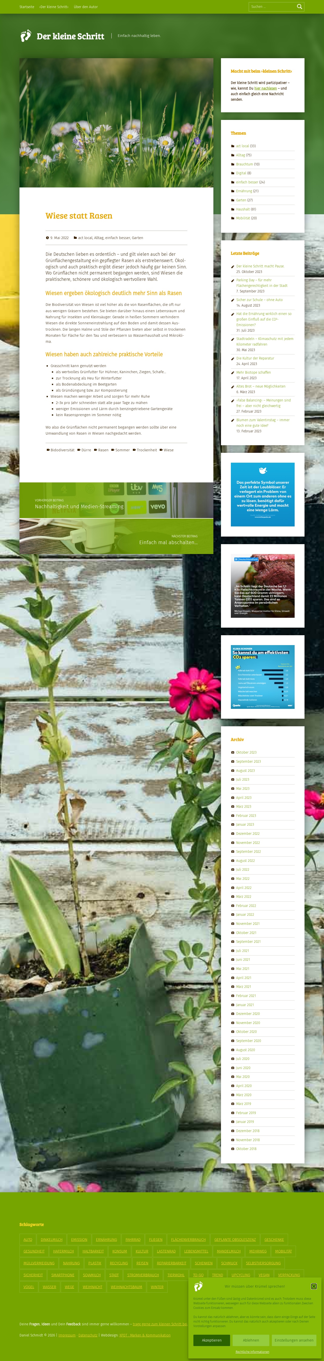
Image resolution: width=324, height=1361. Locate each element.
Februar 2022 (246, 906)
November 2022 (248, 842)
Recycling (119, 1263)
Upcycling (241, 1275)
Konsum (119, 1251)
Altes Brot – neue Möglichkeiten (261, 386)
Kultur (142, 1251)
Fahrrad (133, 1239)
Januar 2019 (245, 1122)
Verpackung (289, 1275)
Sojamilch (92, 1275)
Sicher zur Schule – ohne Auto (259, 300)
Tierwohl (176, 1275)
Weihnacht (92, 1287)
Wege (69, 1287)
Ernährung (244, 191)
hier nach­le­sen (265, 88)
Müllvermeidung (39, 1263)
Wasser (49, 1287)
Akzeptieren (212, 1340)
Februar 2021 (246, 996)
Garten (137, 238)
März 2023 (243, 806)
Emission (79, 1239)
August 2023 (245, 770)
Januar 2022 (245, 914)
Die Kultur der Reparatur (255, 358)
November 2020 (248, 1022)
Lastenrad (166, 1251)
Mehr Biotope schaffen (253, 372)
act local (85, 238)
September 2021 (248, 942)
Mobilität (243, 218)
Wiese (169, 450)
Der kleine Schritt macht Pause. (260, 266)
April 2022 (244, 887)
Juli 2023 (242, 779)
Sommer (122, 450)
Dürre (86, 450)
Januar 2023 (245, 824)
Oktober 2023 (246, 752)
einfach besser (117, 238)
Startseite (26, 7)
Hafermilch (63, 1251)
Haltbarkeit (93, 1251)
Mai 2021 (242, 969)
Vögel (29, 1287)
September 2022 (248, 851)
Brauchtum (244, 164)
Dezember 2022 (248, 834)
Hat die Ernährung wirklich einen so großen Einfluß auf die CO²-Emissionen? (264, 319)
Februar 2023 (246, 815)
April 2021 (243, 977)
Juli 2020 (242, 1059)
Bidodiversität (62, 450)
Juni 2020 (243, 1068)
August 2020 (245, 1050)
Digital (241, 173)
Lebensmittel (196, 1251)
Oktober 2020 (246, 1032)
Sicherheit (33, 1275)
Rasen (103, 450)
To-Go (198, 1275)
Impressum (67, 1335)
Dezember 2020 (248, 1014)
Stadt (114, 1275)
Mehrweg (258, 1251)
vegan (264, 1275)
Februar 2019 (246, 1113)
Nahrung (71, 1263)
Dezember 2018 (247, 1131)
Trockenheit (147, 450)
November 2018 (248, 1140)
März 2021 (243, 987)
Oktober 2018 (246, 1149)
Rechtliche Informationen (252, 1352)
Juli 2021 (242, 951)
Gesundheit (34, 1251)
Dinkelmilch (52, 1239)
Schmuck (229, 1263)
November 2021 (248, 924)
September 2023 (248, 761)
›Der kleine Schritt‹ (54, 7)
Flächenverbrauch (188, 1239)
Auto (28, 1239)
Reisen (142, 1263)
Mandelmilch (229, 1251)
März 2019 (243, 1104)
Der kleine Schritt (70, 36)
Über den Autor (86, 7)
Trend (217, 1275)
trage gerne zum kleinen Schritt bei (160, 1324)
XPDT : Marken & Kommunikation (145, 1335)
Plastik (94, 1263)
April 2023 (244, 797)
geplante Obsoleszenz (235, 1239)
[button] (313, 1286)
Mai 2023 (243, 788)
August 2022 (245, 860)
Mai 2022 (243, 879)
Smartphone (62, 1275)
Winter (157, 1287)
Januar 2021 (245, 1005)
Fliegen (156, 1239)
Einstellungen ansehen (294, 1340)
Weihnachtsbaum (126, 1287)
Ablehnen (251, 1340)
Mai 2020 (243, 1077)
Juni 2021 (243, 960)
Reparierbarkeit (171, 1263)
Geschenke (274, 1239)
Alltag (99, 238)
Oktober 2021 (246, 932)
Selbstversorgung (263, 1263)
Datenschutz (87, 1335)
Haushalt (243, 209)
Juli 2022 (242, 869)
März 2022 (243, 897)
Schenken (204, 1263)
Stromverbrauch (143, 1275)
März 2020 (243, 1095)
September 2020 (248, 1041)
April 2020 (244, 1086)
